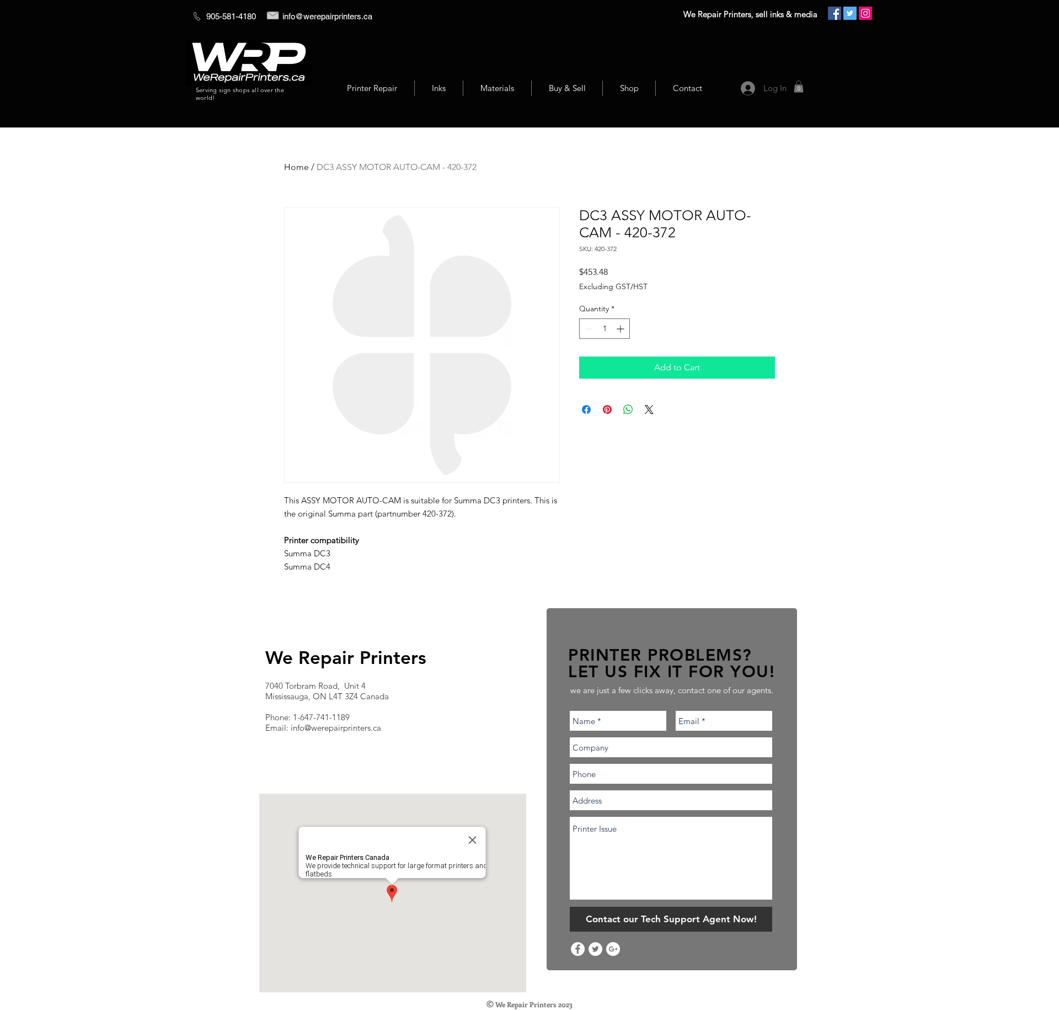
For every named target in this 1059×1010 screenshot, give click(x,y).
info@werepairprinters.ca (327, 16)
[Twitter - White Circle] (595, 949)
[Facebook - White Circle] (578, 949)
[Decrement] (588, 328)
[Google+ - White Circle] (613, 949)
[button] (799, 87)
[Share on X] (649, 409)
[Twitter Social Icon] (850, 13)
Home (296, 167)
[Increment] (621, 328)
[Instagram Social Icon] (865, 13)
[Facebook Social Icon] (834, 13)
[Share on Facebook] (586, 409)
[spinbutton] (604, 328)
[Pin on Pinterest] (607, 409)
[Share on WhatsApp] (628, 409)
